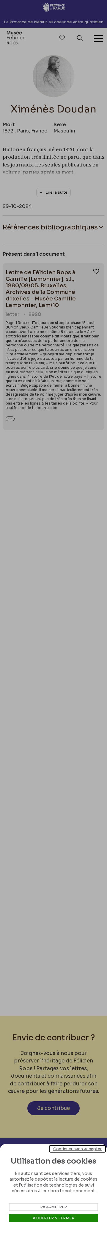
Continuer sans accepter (77, 1148)
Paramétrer (53, 1207)
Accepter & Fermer (53, 1218)
